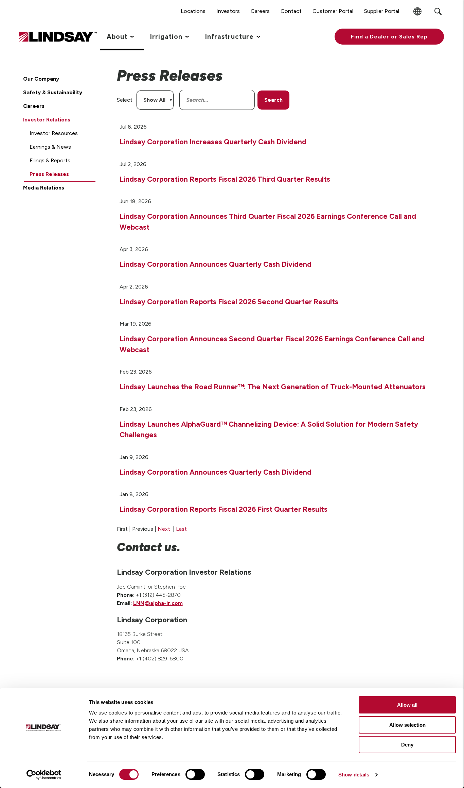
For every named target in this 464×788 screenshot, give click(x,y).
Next (164, 529)
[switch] (195, 774)
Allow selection (407, 725)
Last (181, 529)
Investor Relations (46, 119)
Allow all (407, 705)
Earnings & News (50, 147)
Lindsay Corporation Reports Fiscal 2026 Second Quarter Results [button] (229, 301)
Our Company (41, 79)
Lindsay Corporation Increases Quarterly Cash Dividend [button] (213, 141)
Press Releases (49, 174)
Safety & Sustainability (52, 92)
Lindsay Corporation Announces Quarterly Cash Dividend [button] (215, 264)
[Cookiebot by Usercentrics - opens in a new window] (44, 775)
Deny (407, 745)
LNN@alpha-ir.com (158, 603)
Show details (353, 774)
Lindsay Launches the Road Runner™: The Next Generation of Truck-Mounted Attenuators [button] (273, 386)
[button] (389, 36)
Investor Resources (54, 133)
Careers (33, 106)
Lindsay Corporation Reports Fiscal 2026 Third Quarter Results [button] (225, 179)
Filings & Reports (50, 160)
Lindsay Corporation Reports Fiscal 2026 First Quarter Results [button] (223, 509)
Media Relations (43, 187)
